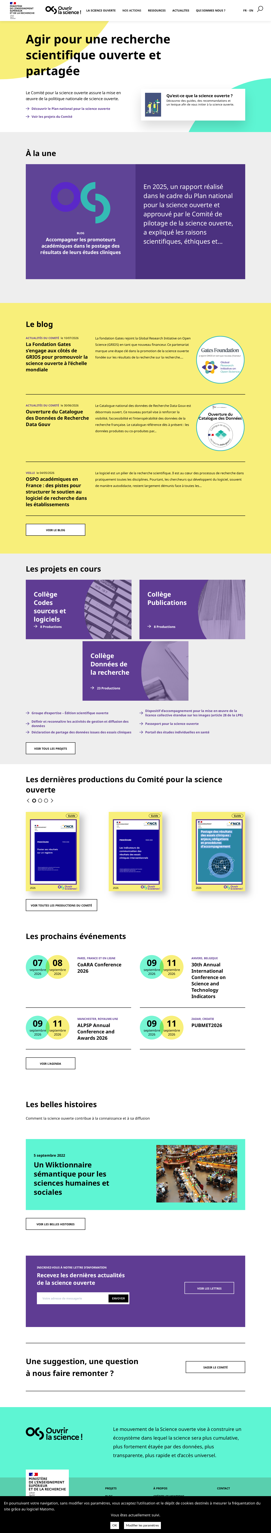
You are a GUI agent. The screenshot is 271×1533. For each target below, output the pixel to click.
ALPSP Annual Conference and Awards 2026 (95, 1031)
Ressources (157, 10)
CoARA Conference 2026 (99, 967)
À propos (160, 1488)
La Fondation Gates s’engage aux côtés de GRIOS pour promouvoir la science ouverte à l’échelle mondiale (57, 357)
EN (251, 10)
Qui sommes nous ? (210, 10)
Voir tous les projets (50, 748)
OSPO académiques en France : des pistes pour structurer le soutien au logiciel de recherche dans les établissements (56, 492)
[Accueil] (63, 10)
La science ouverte (101, 10)
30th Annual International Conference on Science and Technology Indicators (208, 980)
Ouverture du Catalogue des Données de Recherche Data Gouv (57, 417)
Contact (223, 1488)
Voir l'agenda (50, 1063)
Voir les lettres (209, 1288)
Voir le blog (55, 530)
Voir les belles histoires (56, 1224)
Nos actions (131, 10)
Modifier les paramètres (142, 1525)
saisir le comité (215, 1367)
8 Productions (50, 627)
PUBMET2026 (206, 1025)
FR (245, 10)
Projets (111, 1488)
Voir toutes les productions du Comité (61, 905)
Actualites (180, 10)
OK (114, 1525)
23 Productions (108, 688)
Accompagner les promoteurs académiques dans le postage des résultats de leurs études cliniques (80, 245)
